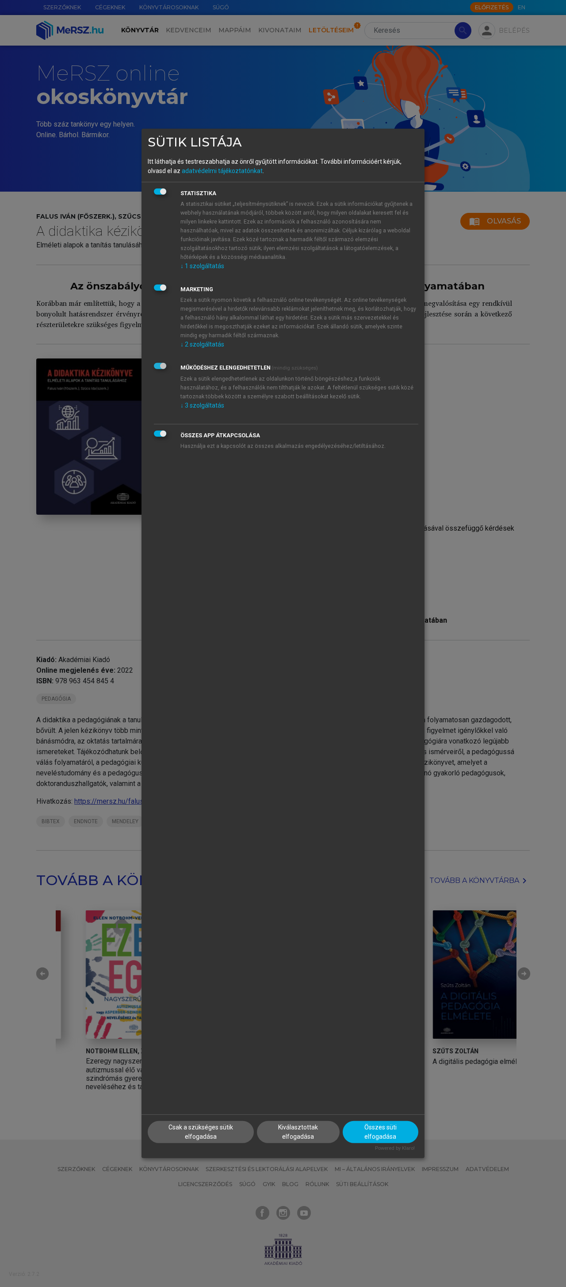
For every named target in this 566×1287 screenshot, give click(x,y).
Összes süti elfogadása (380, 1131)
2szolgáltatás (202, 343)
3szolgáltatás (202, 404)
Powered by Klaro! (395, 1148)
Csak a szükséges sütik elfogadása (200, 1131)
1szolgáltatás (202, 265)
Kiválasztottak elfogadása (298, 1131)
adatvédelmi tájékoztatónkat (222, 170)
